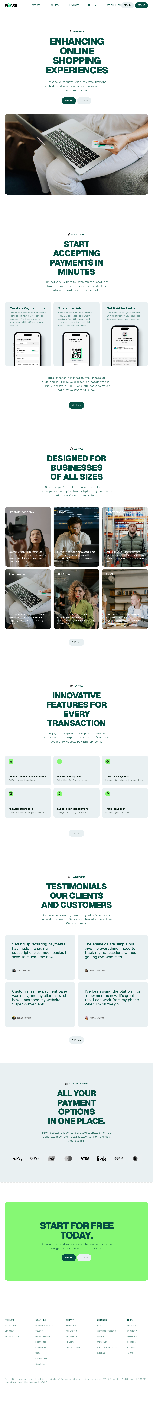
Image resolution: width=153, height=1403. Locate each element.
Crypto (39, 1330)
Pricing (92, 5)
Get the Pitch (114, 5)
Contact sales (74, 1347)
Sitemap (101, 1353)
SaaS (37, 1353)
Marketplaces (42, 1336)
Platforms (40, 1347)
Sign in (84, 101)
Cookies (131, 1342)
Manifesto (71, 1330)
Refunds (131, 1325)
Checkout (9, 1330)
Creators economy (45, 1325)
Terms (130, 1353)
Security (132, 1330)
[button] (38, 5)
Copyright (132, 1336)
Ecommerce (40, 1342)
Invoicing (10, 1325)
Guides (100, 1336)
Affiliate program (107, 1347)
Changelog (102, 1342)
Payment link (12, 1336)
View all (76, 642)
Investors (71, 1336)
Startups (40, 1364)
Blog (99, 1325)
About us (71, 1325)
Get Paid (76, 405)
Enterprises (42, 1358)
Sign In (127, 5)
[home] (11, 5)
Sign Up (141, 5)
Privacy (131, 1347)
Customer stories (106, 1330)
